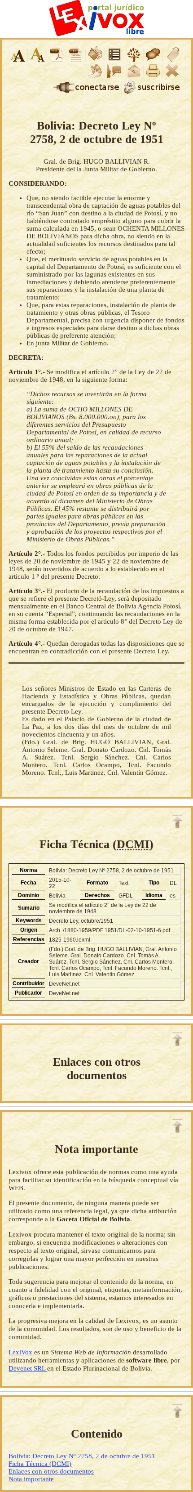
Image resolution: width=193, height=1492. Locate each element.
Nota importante (31, 1479)
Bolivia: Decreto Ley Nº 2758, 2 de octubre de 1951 (82, 1456)
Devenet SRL (28, 1368)
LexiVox (21, 1352)
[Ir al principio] (177, 821)
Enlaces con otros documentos (51, 1471)
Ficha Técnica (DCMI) (40, 1463)
